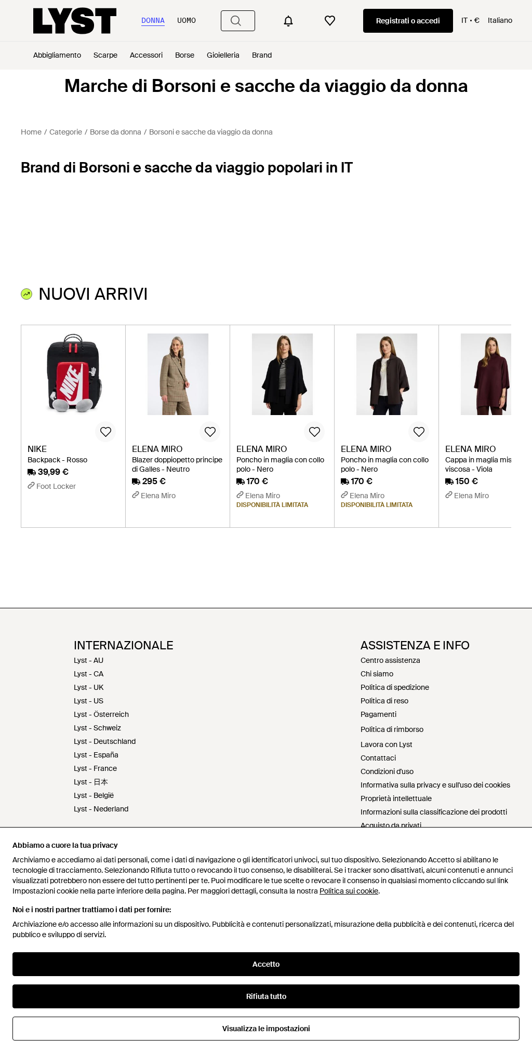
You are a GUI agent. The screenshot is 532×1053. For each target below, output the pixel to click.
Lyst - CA (88, 673)
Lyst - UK (88, 687)
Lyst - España (96, 754)
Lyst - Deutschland (105, 741)
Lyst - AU (88, 660)
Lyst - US (88, 700)
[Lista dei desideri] (330, 21)
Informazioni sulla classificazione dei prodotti (434, 812)
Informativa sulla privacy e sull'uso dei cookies (435, 785)
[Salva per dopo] (105, 431)
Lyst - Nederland (101, 809)
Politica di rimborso (392, 729)
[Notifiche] (288, 21)
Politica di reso (384, 700)
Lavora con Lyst (387, 744)
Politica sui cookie (349, 891)
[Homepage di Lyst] (74, 20)
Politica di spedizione (395, 687)
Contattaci (378, 758)
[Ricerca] (236, 21)
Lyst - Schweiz (97, 727)
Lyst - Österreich (101, 714)
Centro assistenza (390, 660)
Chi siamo (377, 673)
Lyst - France (95, 768)
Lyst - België (94, 795)
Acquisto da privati (391, 825)
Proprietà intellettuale (396, 798)
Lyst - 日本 (91, 782)
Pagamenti (378, 714)
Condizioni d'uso (387, 771)
